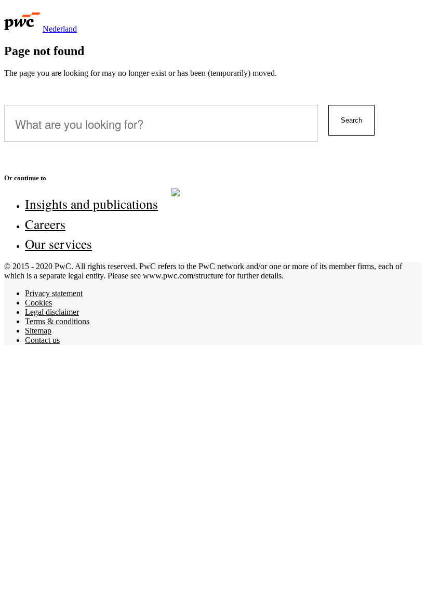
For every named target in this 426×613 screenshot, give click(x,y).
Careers (45, 224)
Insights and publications (91, 203)
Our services (58, 243)
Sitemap (38, 330)
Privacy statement (54, 293)
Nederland (60, 28)
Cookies (38, 302)
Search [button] (351, 120)
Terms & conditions (57, 321)
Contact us (42, 340)
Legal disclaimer (52, 312)
